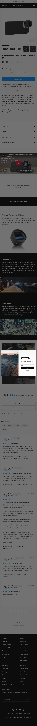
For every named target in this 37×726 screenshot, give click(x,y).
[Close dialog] (35, 351)
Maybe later (27, 370)
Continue (27, 368)
